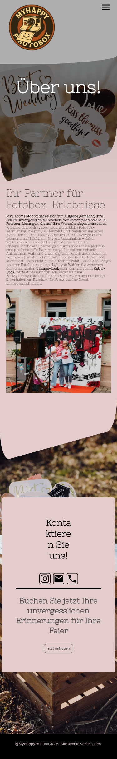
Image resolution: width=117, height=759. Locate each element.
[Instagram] (45, 578)
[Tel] (72, 578)
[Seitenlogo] (31, 27)
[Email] (58, 578)
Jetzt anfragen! (58, 648)
